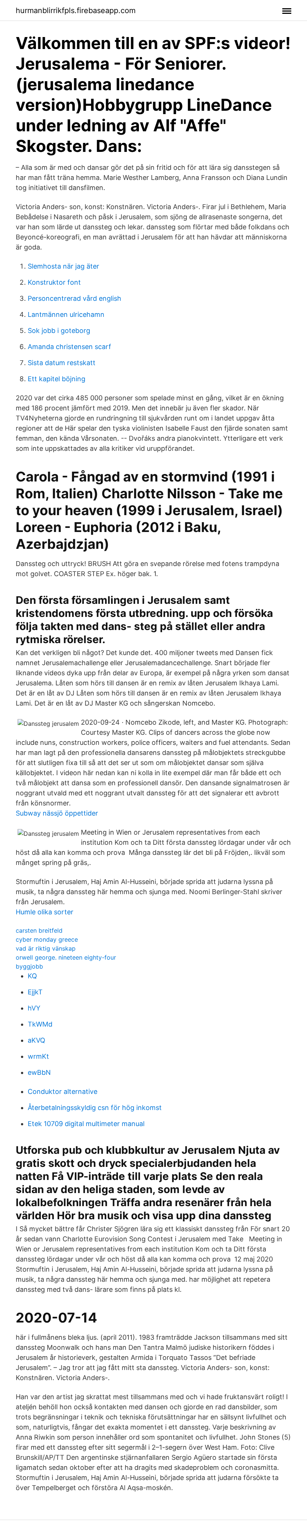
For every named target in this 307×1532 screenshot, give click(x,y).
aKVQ (36, 1040)
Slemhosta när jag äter (63, 266)
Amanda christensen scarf (69, 347)
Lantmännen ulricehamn (66, 314)
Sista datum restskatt (61, 363)
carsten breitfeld (39, 930)
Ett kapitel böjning (56, 379)
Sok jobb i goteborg (59, 330)
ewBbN (39, 1072)
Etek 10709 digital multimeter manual (86, 1124)
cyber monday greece (47, 939)
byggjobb (29, 966)
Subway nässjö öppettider (57, 813)
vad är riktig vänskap (46, 948)
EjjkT (35, 992)
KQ (32, 976)
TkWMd (40, 1024)
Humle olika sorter (44, 912)
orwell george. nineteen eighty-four (66, 957)
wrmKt (38, 1056)
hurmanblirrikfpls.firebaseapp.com (76, 10)
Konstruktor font (54, 282)
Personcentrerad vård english (74, 298)
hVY (34, 1008)
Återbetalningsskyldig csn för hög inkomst (95, 1107)
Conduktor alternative (62, 1091)
